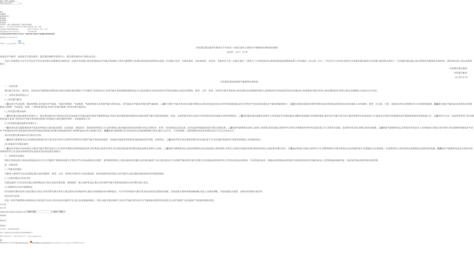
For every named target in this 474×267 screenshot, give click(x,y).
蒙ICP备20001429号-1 (23, 243)
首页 (1, 12)
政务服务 (3, 18)
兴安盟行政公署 (20, 212)
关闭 (4, 204)
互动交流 (3, 22)
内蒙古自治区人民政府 (7, 212)
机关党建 (3, 20)
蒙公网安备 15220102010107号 (42, 243)
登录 (1, 1)
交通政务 (3, 14)
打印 (1, 204)
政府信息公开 (4, 16)
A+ (8, 43)
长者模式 (12, 1)
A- (11, 43)
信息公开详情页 (26, 24)
